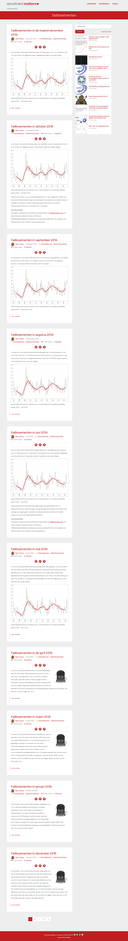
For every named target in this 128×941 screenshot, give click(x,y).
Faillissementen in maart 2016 (31, 717)
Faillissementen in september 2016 (34, 240)
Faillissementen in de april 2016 (31, 653)
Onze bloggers (104, 4)
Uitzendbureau (46, 39)
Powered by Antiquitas (64, 937)
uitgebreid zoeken (106, 31)
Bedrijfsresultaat (59, 39)
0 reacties (28, 42)
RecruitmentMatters (50, 935)
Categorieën (91, 4)
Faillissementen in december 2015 (33, 853)
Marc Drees (19, 39)
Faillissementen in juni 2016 (29, 432)
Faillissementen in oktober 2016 (32, 126)
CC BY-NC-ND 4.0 (67, 935)
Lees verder (15, 108)
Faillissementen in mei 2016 (29, 549)
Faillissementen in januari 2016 (31, 786)
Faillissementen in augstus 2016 (32, 335)
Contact (115, 4)
